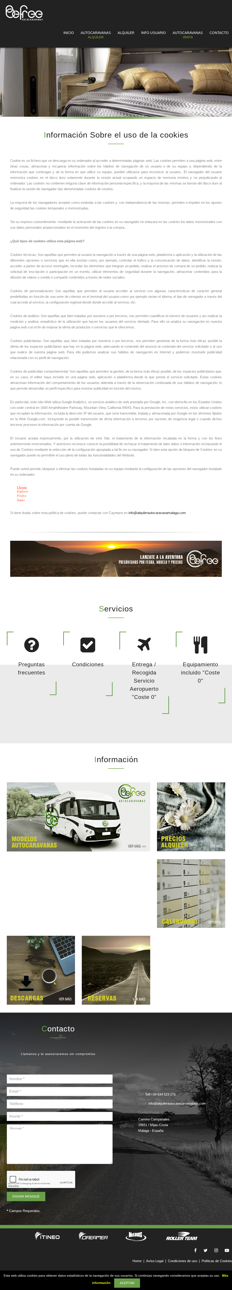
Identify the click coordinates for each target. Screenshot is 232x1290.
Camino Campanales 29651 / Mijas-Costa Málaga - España (153, 1124)
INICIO (68, 33)
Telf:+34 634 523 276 (160, 1094)
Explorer (22, 491)
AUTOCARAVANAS (96, 35)
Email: (142, 1103)
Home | (139, 1261)
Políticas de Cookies (217, 1261)
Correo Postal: (149, 1112)
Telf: (141, 1094)
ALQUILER (126, 33)
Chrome (22, 487)
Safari (21, 500)
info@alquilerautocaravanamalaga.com (157, 513)
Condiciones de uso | (185, 1261)
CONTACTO (219, 33)
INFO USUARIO (153, 33)
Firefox (21, 495)
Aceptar (127, 1283)
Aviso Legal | (157, 1261)
